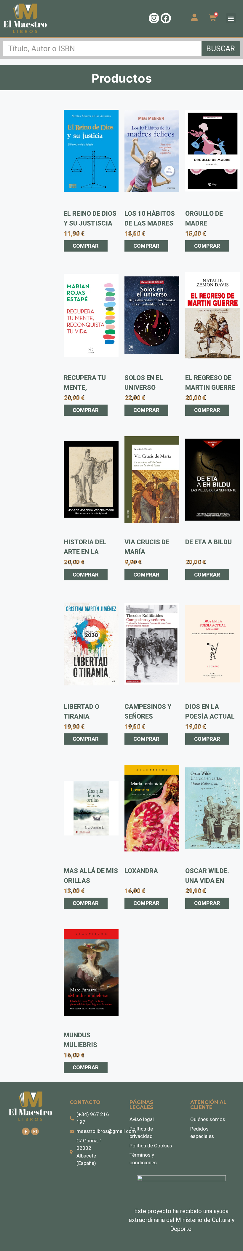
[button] (231, 18)
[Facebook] (166, 18)
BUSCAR (220, 48)
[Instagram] (154, 18)
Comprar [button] (86, 246)
